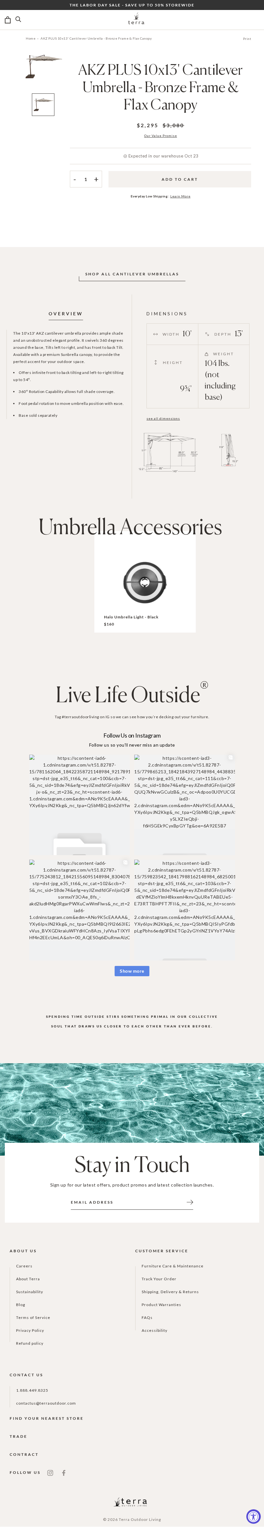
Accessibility (154, 1330)
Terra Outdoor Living (140, 1519)
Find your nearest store (47, 1418)
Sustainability (29, 1291)
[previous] (12, 75)
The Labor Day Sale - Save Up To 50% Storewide (132, 5)
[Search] (18, 20)
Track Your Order (159, 1278)
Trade (18, 1436)
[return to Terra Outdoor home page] (136, 20)
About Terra (28, 1278)
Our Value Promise (160, 136)
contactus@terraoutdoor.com (46, 1403)
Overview (66, 313)
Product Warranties (161, 1304)
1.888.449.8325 (32, 1390)
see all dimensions (163, 418)
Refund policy (29, 1343)
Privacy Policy (30, 1330)
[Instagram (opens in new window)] (50, 1472)
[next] (74, 75)
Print (247, 39)
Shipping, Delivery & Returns (170, 1291)
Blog (20, 1304)
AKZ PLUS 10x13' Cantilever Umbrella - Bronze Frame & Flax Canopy (96, 38)
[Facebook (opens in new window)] (64, 1472)
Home (30, 38)
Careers (24, 1266)
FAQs (147, 1317)
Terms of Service (33, 1317)
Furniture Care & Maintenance (172, 1266)
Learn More (180, 196)
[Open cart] (8, 20)
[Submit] (190, 1201)
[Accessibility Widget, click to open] (253, 1516)
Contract (24, 1454)
